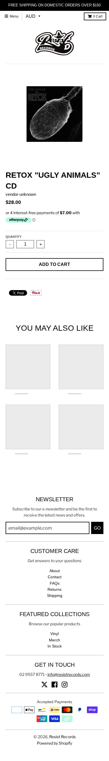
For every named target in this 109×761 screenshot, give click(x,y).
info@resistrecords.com (69, 674)
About (54, 571)
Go (97, 528)
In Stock (55, 646)
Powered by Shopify (54, 743)
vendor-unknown (21, 194)
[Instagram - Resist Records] (64, 684)
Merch (54, 640)
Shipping (54, 595)
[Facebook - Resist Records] (54, 684)
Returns (54, 589)
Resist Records (62, 736)
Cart (97, 16)
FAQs (55, 583)
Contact (54, 577)
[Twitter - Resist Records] (44, 684)
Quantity (14, 236)
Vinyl (54, 633)
